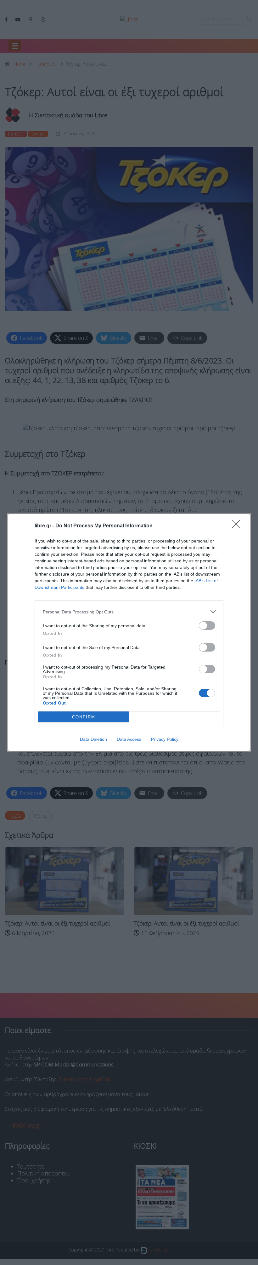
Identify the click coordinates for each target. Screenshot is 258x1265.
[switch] (207, 625)
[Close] (238, 526)
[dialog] (129, 632)
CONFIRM (83, 717)
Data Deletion (93, 739)
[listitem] (129, 611)
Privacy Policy (164, 739)
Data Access (129, 739)
